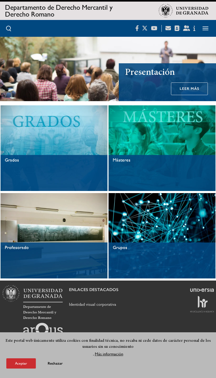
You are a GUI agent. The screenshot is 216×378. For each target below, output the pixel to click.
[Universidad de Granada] (183, 11)
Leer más (189, 88)
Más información (109, 353)
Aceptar (21, 363)
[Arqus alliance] (43, 331)
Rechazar (55, 363)
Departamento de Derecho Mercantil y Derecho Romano (58, 11)
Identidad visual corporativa (92, 304)
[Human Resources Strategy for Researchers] (202, 304)
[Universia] (202, 290)
